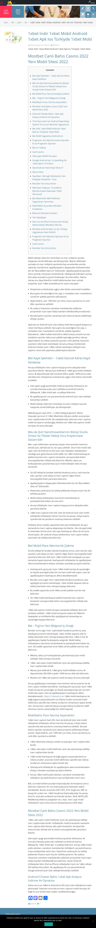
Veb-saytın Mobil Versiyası (44, 156)
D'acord (49, 924)
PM (12, 22)
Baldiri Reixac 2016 (18, 11)
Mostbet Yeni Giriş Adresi (44, 183)
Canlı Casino (38, 152)
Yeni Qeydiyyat (39, 217)
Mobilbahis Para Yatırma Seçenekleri (49, 102)
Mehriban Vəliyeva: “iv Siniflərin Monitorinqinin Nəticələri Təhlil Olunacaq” (47, 191)
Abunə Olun (38, 172)
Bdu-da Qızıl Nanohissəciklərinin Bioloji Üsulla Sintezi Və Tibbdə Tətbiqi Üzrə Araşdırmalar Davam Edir (50, 86)
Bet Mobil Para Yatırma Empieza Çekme (50, 93)
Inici (6, 22)
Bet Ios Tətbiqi (39, 147)
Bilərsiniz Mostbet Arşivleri (44, 213)
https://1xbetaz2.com (54, 696)
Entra (93, 3)
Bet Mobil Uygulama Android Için (47, 136)
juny (19, 22)
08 (26, 22)
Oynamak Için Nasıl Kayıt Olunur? (47, 167)
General (33, 903)
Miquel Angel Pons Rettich (40, 45)
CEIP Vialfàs (6, 12)
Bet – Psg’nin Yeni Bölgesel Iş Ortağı (49, 98)
